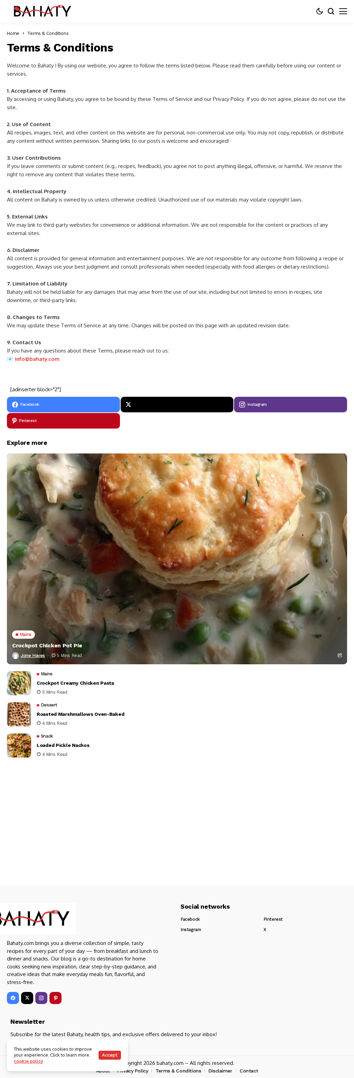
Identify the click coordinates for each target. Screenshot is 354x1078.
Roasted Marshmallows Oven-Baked (80, 714)
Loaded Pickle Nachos (63, 745)
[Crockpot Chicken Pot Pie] (177, 558)
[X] (177, 404)
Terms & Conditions (178, 1071)
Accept (110, 1055)
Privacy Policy (132, 1071)
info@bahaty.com (37, 359)
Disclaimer (220, 1071)
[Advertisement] (177, 813)
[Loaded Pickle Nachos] (19, 745)
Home (13, 33)
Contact (249, 1071)
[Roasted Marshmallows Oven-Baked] (19, 714)
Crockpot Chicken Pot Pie (47, 645)
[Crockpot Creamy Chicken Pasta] (19, 683)
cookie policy (28, 1061)
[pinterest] (55, 998)
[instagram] (41, 998)
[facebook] (13, 998)
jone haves (33, 655)
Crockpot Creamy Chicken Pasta (75, 683)
